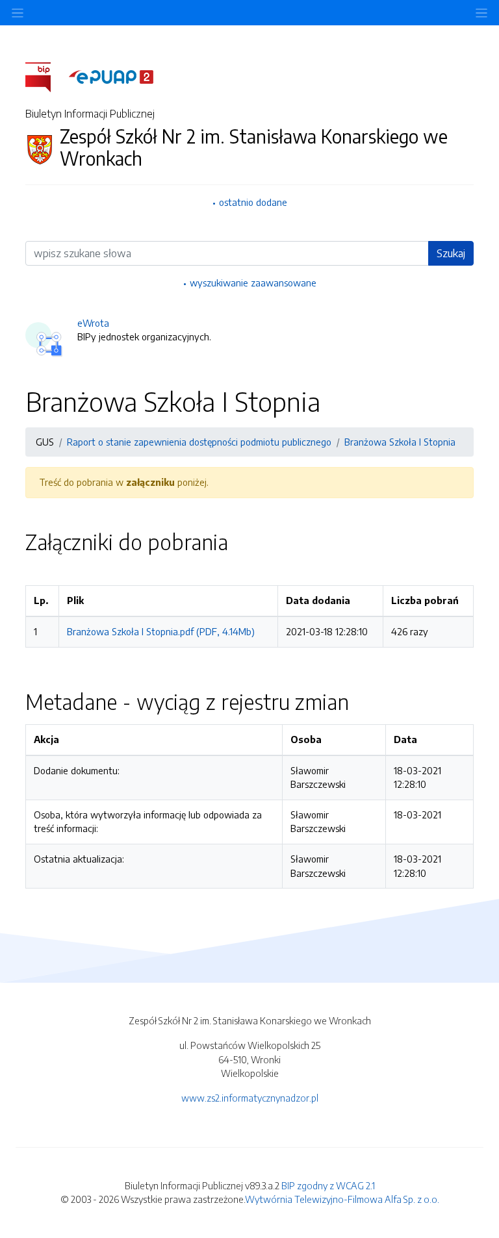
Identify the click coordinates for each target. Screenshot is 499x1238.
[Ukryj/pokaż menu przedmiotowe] (17, 12)
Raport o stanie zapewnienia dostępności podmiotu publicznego (199, 442)
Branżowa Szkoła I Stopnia (399, 442)
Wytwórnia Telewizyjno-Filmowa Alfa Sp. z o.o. (342, 1199)
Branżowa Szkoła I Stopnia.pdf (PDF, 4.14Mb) (161, 631)
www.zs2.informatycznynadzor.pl (249, 1098)
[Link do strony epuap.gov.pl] (111, 76)
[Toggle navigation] (481, 12)
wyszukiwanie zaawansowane (253, 282)
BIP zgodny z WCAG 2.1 (328, 1185)
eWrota (93, 323)
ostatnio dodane (253, 202)
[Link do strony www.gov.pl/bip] (45, 76)
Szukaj (451, 253)
